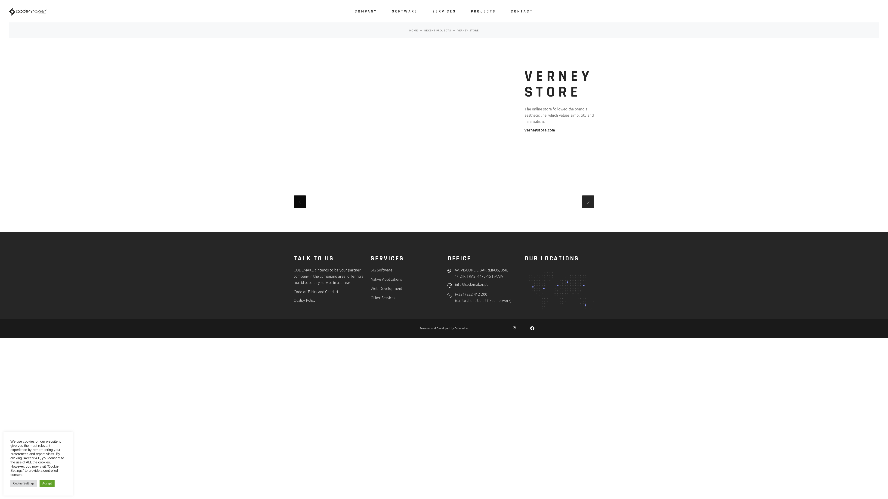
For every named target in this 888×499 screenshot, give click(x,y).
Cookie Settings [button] (23, 483)
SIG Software (381, 270)
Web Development (387, 288)
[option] (867, 495)
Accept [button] (47, 483)
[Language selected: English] (872, 494)
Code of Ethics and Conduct (316, 292)
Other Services (383, 298)
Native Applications (386, 279)
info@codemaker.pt (471, 284)
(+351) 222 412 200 (471, 294)
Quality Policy (304, 300)
